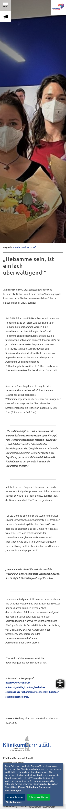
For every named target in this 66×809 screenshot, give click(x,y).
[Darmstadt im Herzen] (58, 7)
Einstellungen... (14, 802)
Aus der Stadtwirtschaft (25, 247)
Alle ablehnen (15, 797)
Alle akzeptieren (39, 797)
